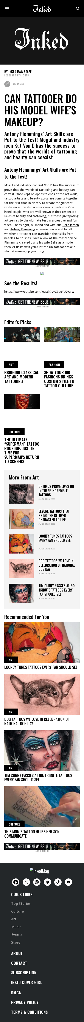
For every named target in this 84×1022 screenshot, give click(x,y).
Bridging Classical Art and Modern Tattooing (21, 377)
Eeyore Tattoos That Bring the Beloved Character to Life (54, 515)
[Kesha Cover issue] (42, 845)
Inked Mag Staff (20, 71)
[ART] (22, 333)
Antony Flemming (22, 229)
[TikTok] (58, 882)
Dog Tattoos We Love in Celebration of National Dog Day (57, 565)
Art (13, 919)
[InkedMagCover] (42, 260)
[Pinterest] (47, 882)
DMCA (16, 992)
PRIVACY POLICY (25, 1002)
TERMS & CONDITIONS (29, 1012)
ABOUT (17, 953)
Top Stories (21, 903)
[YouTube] (68, 882)
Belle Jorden (70, 225)
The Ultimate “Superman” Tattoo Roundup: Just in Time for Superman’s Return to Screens (21, 450)
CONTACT (19, 963)
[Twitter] (26, 882)
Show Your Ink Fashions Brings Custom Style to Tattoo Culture (59, 379)
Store (15, 942)
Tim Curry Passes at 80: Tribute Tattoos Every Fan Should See (57, 590)
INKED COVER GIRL (26, 982)
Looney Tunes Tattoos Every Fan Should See (55, 538)
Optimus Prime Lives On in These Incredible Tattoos (56, 490)
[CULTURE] (22, 400)
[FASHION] (62, 333)
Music (16, 926)
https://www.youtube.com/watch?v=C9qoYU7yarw (39, 292)
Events (17, 934)
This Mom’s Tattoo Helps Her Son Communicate (31, 834)
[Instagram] (36, 882)
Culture (17, 911)
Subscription (23, 972)
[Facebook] (15, 882)
